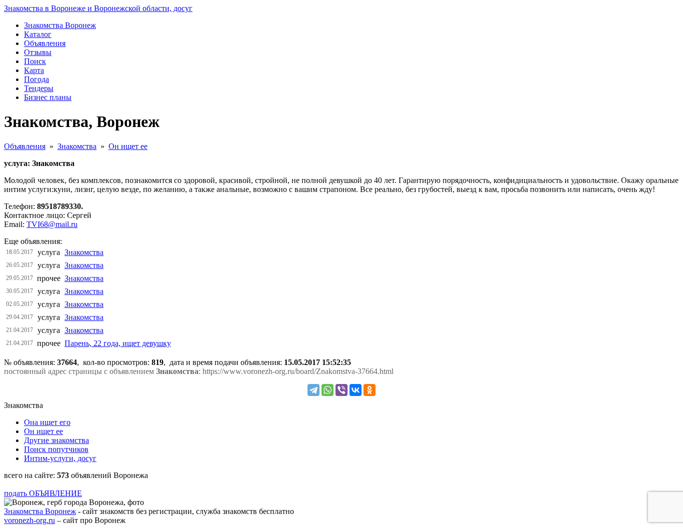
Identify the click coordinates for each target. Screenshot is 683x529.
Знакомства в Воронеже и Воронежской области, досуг (98, 8)
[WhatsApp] (328, 390)
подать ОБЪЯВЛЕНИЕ (43, 493)
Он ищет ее (128, 146)
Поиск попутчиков (56, 449)
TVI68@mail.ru (52, 224)
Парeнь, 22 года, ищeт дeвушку (117, 343)
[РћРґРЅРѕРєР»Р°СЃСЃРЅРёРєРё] (370, 390)
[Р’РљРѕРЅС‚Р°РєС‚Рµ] (356, 390)
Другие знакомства (56, 440)
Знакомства (77, 146)
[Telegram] (314, 390)
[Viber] (342, 390)
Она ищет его (47, 422)
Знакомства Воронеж (40, 511)
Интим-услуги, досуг (60, 458)
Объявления (25, 146)
